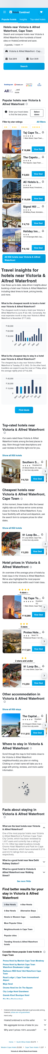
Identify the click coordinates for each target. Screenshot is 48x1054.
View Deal (38, 149)
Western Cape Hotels (8, 1047)
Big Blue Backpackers (13, 999)
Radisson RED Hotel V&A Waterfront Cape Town (22, 972)
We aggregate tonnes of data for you (21, 1025)
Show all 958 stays (11, 709)
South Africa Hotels (23, 1042)
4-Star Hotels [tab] (26, 904)
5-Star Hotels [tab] (10, 910)
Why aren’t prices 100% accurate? (20, 1029)
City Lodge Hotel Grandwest (16, 991)
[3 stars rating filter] (14, 127)
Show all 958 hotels (12, 455)
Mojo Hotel (8, 983)
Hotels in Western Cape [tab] (14, 916)
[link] (24, 258)
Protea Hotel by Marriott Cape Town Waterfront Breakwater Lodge (19, 965)
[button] (4, 12)
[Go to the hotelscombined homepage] (19, 12)
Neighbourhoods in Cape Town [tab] (18, 929)
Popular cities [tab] (10, 935)
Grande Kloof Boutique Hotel (16, 995)
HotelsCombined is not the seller (19, 1020)
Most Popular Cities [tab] (13, 923)
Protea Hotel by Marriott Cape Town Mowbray (23, 960)
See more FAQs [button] (24, 881)
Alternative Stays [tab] (28, 910)
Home (11, 1042)
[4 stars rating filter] (24, 127)
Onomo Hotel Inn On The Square (18, 987)
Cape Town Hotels (31, 1047)
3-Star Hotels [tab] (10, 904)
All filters (41, 121)
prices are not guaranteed (20, 1012)
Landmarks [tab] (35, 916)
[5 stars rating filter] (36, 127)
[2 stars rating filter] (5, 127)
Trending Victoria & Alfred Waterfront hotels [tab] (21, 943)
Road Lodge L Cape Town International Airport (21, 978)
